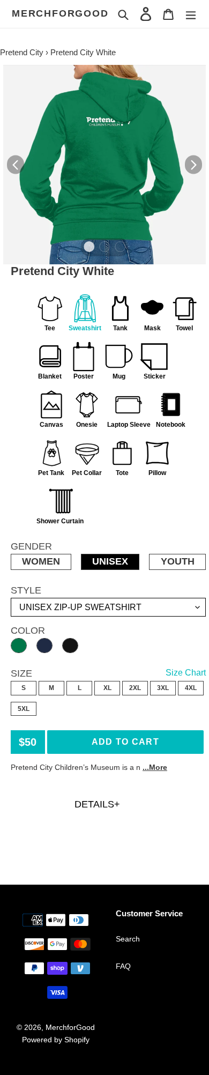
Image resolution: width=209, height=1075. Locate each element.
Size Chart (186, 672)
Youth (178, 561)
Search (128, 939)
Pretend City (21, 52)
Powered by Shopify (55, 1039)
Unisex (110, 561)
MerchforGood (60, 13)
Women (41, 561)
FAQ (123, 966)
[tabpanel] (104, 164)
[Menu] (191, 13)
